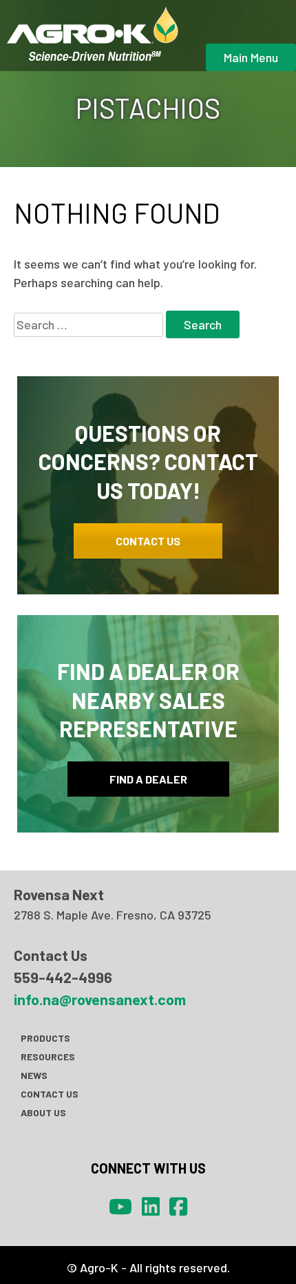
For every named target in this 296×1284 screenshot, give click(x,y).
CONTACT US (148, 540)
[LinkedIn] (151, 1206)
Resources (48, 1056)
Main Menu (251, 57)
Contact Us (49, 1094)
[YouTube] (120, 1206)
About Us (43, 1112)
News (34, 1075)
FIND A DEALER (148, 779)
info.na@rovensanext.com (100, 999)
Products (45, 1038)
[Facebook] (178, 1206)
